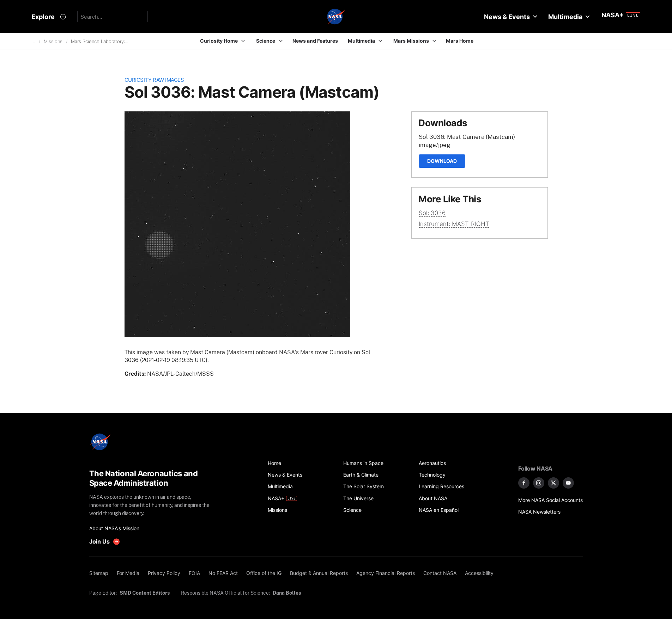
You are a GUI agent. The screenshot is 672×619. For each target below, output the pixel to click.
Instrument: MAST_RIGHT (454, 223)
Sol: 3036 (432, 212)
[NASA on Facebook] (523, 483)
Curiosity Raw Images (154, 79)
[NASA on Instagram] (538, 483)
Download (442, 161)
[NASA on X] (553, 483)
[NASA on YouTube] (568, 483)
